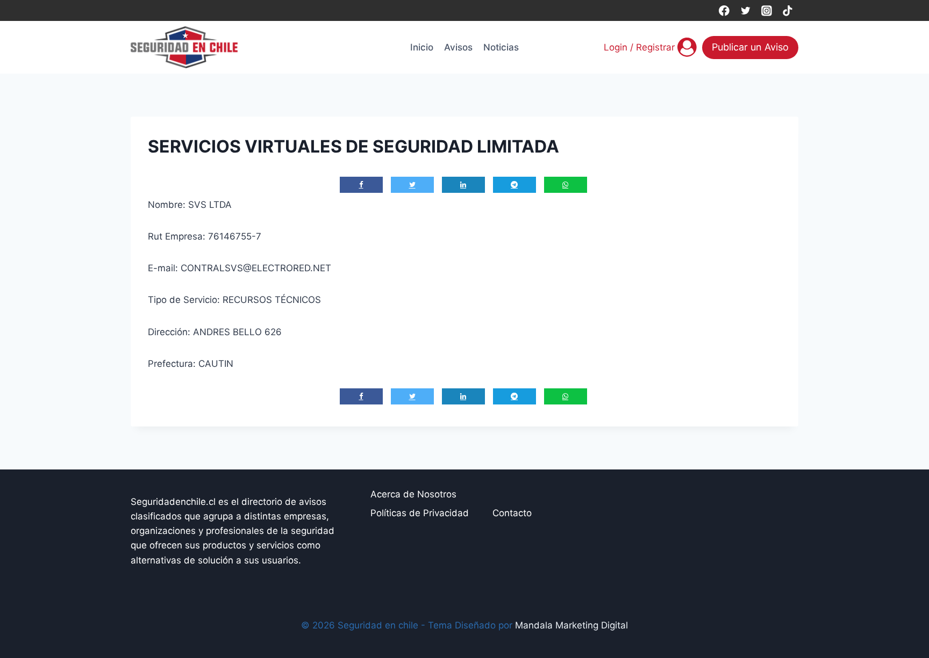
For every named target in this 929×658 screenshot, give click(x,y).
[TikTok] (787, 10)
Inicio (421, 47)
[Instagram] (766, 10)
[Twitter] (745, 10)
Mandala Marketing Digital (571, 625)
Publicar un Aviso (750, 47)
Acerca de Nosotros (413, 494)
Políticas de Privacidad (419, 513)
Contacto (512, 513)
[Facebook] (723, 10)
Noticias (501, 47)
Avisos (458, 47)
